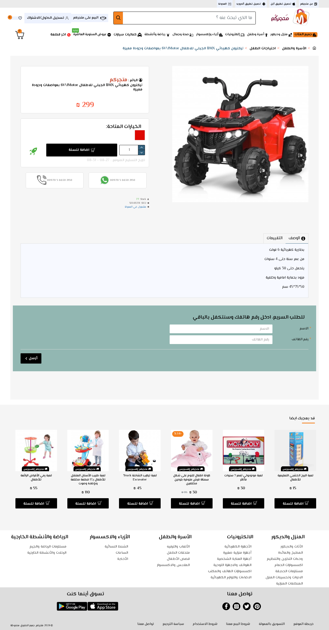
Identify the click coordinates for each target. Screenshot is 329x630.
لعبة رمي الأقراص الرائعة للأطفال (36, 478)
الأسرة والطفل (294, 48)
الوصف (294, 238)
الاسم (304, 328)
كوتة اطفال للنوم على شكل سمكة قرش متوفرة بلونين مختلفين (191, 480)
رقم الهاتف (300, 339)
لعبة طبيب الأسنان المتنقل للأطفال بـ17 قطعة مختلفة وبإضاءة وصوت (88, 480)
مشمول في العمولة (135, 207)
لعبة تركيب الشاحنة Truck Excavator (140, 478)
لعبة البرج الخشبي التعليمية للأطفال (295, 478)
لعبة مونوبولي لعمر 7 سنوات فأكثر (243, 478)
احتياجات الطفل (263, 48)
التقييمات (274, 238)
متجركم (118, 80)
